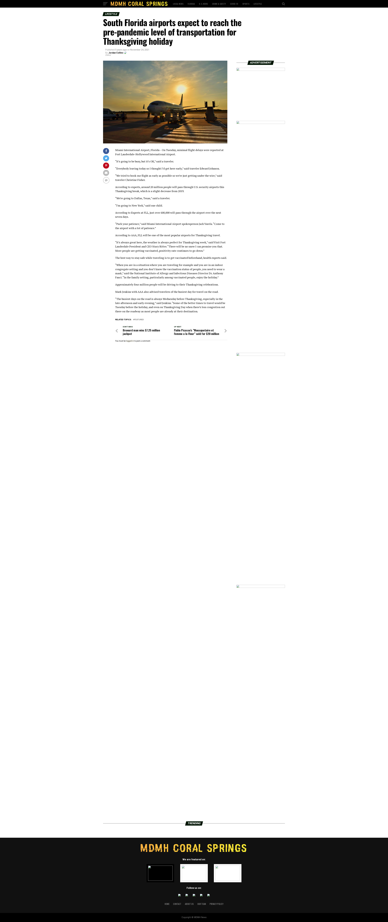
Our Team (201, 903)
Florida (191, 3)
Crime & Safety (219, 3)
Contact (177, 903)
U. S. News (203, 3)
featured (139, 320)
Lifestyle (258, 3)
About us (189, 903)
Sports (245, 3)
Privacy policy (216, 903)
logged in (130, 341)
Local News (178, 3)
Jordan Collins (116, 53)
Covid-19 (234, 3)
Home (167, 903)
